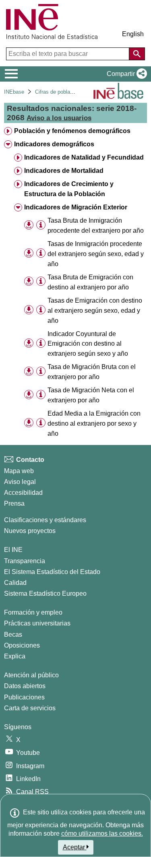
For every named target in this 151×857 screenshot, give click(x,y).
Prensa (14, 503)
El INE (13, 549)
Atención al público (31, 675)
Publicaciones (24, 697)
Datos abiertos (25, 686)
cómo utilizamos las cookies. (102, 833)
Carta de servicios (30, 708)
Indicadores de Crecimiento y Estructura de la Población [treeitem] (69, 188)
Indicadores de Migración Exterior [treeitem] (75, 207)
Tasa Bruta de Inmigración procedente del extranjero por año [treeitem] (96, 225)
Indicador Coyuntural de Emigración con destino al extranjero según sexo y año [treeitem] (88, 343)
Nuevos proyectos (30, 530)
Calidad (15, 582)
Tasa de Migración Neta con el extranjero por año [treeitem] (91, 395)
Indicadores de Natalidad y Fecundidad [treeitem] (84, 157)
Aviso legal (20, 481)
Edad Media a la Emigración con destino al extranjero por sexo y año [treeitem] (94, 423)
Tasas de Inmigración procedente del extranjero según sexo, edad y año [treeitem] (96, 253)
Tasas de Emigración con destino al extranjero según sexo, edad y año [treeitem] (95, 310)
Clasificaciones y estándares (45, 520)
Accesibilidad (23, 492)
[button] (125, 74)
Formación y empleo (33, 612)
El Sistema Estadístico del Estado (52, 571)
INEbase (14, 92)
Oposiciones (22, 645)
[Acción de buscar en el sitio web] (137, 53)
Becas (13, 634)
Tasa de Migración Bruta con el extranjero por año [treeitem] (92, 371)
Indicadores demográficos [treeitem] (54, 144)
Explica (14, 656)
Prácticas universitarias (37, 623)
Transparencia (24, 561)
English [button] (133, 34)
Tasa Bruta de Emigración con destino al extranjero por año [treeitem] (90, 282)
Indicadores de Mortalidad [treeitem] (63, 170)
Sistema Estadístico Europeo (45, 593)
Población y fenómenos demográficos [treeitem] (72, 130)
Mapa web (19, 470)
